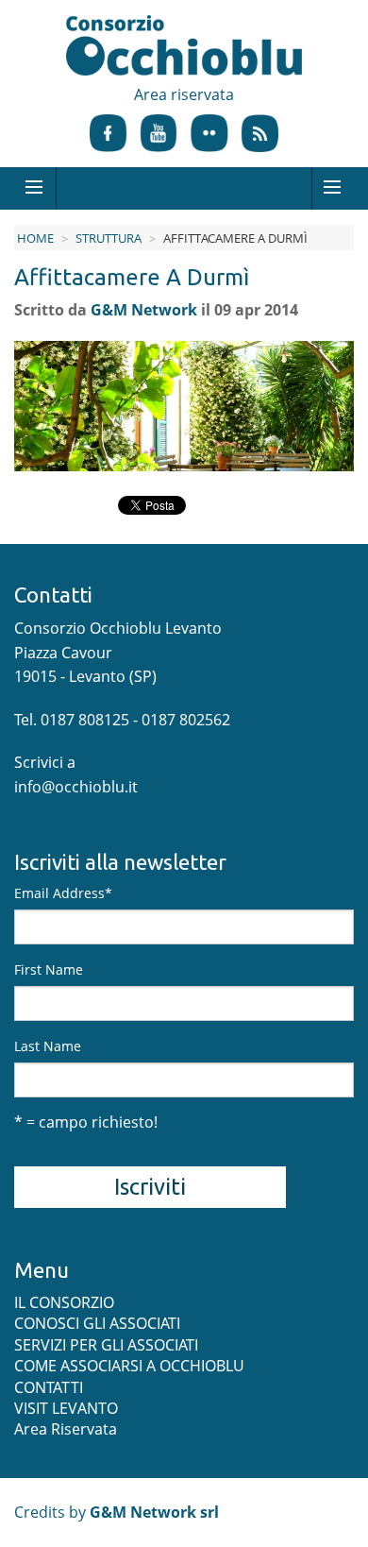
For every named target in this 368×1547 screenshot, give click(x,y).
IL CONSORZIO (64, 1302)
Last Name (47, 1046)
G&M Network (144, 309)
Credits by (116, 1512)
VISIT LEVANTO (66, 1408)
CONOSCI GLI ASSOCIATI (97, 1323)
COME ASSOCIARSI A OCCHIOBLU (129, 1365)
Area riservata (184, 94)
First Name (48, 969)
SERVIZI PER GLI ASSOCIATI (106, 1344)
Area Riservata (65, 1429)
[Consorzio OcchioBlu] (184, 47)
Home (35, 238)
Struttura (108, 238)
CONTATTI (48, 1387)
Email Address (63, 893)
